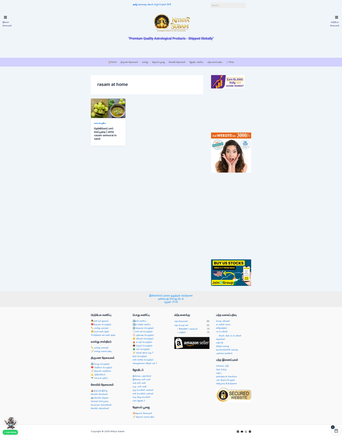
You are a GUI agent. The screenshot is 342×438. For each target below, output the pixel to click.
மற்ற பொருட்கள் (181, 325)
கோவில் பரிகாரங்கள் (100, 408)
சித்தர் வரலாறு (222, 346)
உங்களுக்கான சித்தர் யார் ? (145, 363)
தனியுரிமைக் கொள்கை (226, 376)
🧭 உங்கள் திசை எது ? (143, 352)
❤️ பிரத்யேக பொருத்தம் (101, 367)
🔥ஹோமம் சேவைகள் (142, 413)
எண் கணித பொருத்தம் (143, 359)
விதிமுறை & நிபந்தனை (226, 383)
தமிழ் (135, 4)
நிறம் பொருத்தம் (140, 356)
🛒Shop (230, 62)
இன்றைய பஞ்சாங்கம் (142, 376)
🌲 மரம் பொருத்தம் (141, 349)
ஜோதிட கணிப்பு (196, 62)
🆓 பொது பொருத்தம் (100, 364)
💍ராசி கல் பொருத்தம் (143, 331)
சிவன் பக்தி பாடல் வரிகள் (230, 335)
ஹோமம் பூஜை (158, 62)
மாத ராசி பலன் (139, 382)
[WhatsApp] (246, 431)
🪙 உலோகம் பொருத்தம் (143, 338)
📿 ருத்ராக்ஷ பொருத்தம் (143, 335)
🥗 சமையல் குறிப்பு (99, 378)
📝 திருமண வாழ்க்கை (101, 370)
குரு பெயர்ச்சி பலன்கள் (143, 390)
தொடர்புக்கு (221, 369)
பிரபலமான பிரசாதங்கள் (101, 404)
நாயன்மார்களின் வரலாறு (227, 349)
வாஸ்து (145, 62)
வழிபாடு (219, 342)
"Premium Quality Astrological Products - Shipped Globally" (171, 38)
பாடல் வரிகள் (222, 331)
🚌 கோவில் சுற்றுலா (99, 397)
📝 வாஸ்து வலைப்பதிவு (101, 351)
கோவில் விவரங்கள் (99, 394)
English (162, 4)
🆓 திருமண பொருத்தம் (143, 328)
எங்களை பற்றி (222, 365)
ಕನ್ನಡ (156, 4)
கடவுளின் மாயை (223, 324)
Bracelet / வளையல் (188, 328)
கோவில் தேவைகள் (177, 62)
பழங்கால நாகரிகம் (224, 353)
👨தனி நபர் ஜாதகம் (100, 321)
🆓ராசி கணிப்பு (139, 321)
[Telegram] (250, 431)
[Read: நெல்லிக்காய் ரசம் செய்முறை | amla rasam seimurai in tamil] (108, 108)
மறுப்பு (218, 372)
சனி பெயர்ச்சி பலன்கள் (143, 393)
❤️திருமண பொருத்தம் (101, 324)
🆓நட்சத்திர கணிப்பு (142, 324)
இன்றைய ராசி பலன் (142, 379)
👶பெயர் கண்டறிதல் (100, 331)
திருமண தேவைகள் (129, 62)
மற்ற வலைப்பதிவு (214, 62)
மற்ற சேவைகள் (181, 321)
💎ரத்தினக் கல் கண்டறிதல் (103, 335)
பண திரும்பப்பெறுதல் (225, 380)
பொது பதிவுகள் (223, 321)
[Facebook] (238, 431)
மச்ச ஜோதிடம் (139, 400)
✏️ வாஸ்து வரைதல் (99, 328)
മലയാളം (142, 4)
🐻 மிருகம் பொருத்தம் (142, 345)
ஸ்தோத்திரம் (221, 328)
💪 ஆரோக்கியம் (98, 374)
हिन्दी (169, 4)
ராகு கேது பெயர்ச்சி (141, 397)
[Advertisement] (171, 49)
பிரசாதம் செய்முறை (99, 401)
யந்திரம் (182, 332)
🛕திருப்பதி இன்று (99, 390)
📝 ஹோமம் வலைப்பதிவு (143, 416)
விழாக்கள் (220, 339)
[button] (44, 17)
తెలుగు (150, 4)
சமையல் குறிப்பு (100, 123)
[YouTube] (242, 431)
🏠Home (112, 62)
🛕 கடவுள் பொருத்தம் (142, 342)
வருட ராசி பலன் (140, 386)
